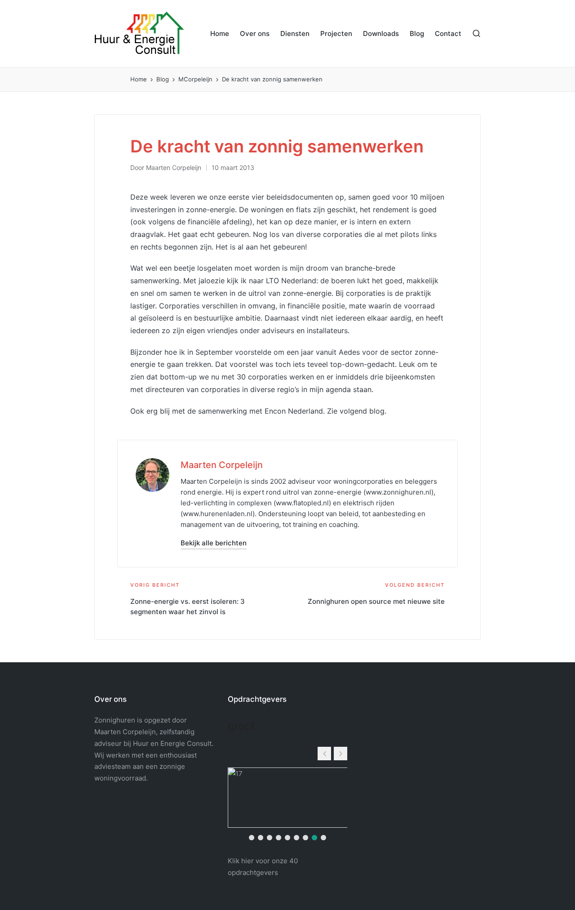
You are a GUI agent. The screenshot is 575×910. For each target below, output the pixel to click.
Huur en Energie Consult (172, 743)
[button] (214, 543)
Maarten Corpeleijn (222, 464)
